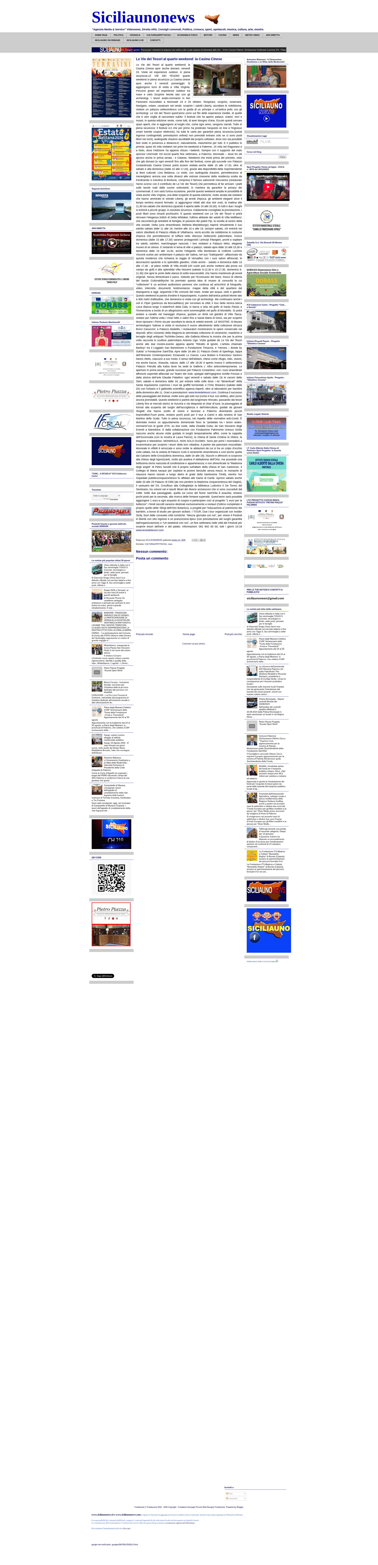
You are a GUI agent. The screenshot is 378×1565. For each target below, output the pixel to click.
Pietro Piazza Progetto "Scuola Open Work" (114, 669)
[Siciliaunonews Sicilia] (277, 961)
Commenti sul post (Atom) (193, 644)
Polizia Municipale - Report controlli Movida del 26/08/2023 (271, 701)
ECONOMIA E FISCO (187, 35)
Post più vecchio (233, 634)
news (170, 544)
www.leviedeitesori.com (202, 392)
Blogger (240, 1507)
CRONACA (135, 35)
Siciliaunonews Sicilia (254, 961)
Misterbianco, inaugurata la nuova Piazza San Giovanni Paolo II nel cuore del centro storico (117, 649)
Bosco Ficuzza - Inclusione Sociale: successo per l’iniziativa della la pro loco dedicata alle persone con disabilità (116, 687)
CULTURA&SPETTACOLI (159, 35)
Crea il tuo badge (269, 961)
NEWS (236, 35)
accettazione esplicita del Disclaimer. (180, 1523)
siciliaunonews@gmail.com (265, 598)
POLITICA (118, 35)
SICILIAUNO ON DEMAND (107, 40)
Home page (189, 634)
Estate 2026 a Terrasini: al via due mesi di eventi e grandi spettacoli (116, 592)
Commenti (232, 1498)
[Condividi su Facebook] (201, 540)
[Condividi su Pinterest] (204, 540)
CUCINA (223, 35)
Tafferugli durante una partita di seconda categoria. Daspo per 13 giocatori (272, 831)
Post (230, 1494)
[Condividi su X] (198, 540)
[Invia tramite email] (193, 540)
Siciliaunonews (143, 17)
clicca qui (126, 1528)
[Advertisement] (114, 1205)
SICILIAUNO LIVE (135, 40)
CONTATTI (155, 40)
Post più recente (144, 634)
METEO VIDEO (252, 35)
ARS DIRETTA (273, 35)
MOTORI (208, 35)
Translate (113, 499)
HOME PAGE (101, 35)
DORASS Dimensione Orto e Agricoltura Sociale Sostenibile (264, 271)
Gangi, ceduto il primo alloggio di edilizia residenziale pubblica (114, 737)
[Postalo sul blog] (195, 540)
